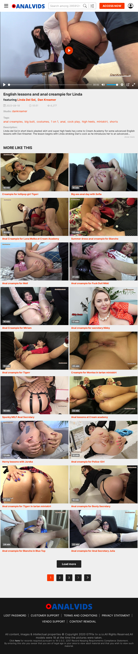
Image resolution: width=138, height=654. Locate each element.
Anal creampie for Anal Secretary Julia (93, 550)
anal (62, 121)
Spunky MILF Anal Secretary (18, 417)
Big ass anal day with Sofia (86, 194)
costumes (43, 121)
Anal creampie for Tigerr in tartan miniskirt (26, 506)
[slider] (50, 84)
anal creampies (13, 121)
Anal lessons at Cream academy (89, 417)
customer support (45, 615)
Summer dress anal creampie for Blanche (94, 238)
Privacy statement (116, 615)
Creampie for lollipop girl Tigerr (20, 194)
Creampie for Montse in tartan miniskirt (93, 372)
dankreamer (19, 111)
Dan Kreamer (47, 99)
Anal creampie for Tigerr (16, 372)
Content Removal (83, 621)
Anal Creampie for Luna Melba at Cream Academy (30, 238)
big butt (30, 121)
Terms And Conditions (80, 615)
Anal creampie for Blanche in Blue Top (23, 550)
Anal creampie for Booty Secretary (90, 506)
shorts (114, 121)
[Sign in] (131, 6)
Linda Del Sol (26, 99)
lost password (15, 615)
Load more (69, 564)
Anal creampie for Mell (15, 283)
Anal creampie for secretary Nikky (90, 327)
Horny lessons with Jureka (17, 461)
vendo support (53, 621)
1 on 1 (54, 121)
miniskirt (102, 121)
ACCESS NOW (112, 6)
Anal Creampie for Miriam (17, 327)
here (17, 640)
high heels (88, 121)
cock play (73, 121)
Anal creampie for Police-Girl (88, 461)
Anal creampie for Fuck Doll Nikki (90, 283)
